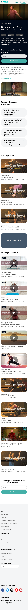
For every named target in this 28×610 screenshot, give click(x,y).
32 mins (23, 229)
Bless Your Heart (7, 202)
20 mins (21, 326)
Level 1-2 (9, 204)
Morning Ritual (6, 420)
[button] (14, 112)
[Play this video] (14, 263)
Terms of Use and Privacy (9, 523)
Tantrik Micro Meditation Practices (11, 443)
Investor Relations (6, 553)
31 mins (22, 398)
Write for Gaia (5, 543)
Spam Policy (5, 526)
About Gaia (4, 514)
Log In (23, 2)
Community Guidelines (8, 520)
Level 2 (10, 179)
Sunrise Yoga (6, 23)
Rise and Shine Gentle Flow (11, 227)
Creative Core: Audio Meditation (12, 347)
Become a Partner (6, 559)
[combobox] (10, 566)
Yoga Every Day (6, 369)
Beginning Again (7, 177)
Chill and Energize (7, 469)
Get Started (14, 61)
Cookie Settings (6, 529)
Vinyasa (3, 179)
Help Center (4, 537)
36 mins (22, 373)
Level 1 (10, 398)
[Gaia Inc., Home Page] (5, 2)
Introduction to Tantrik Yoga (11, 445)
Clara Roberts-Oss (7, 322)
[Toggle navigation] (1, 2)
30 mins (22, 179)
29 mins (21, 204)
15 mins (21, 301)
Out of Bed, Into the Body (10, 324)
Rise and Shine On (7, 396)
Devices (3, 517)
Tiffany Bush (5, 297)
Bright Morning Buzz (8, 274)
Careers (3, 540)
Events (3, 546)
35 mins (20, 422)
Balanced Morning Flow (9, 299)
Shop (2, 556)
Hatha (3, 204)
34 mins (23, 471)
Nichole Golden (6, 272)
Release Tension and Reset (11, 371)
